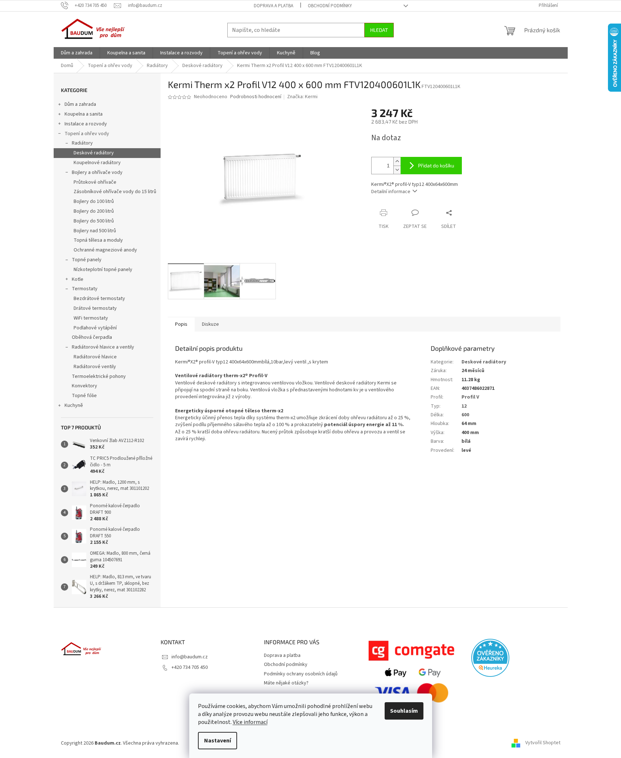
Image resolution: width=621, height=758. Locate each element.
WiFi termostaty (91, 318)
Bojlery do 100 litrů (94, 201)
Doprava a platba (273, 6)
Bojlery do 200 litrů (94, 211)
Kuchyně (74, 405)
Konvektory (84, 386)
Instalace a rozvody (86, 124)
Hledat (379, 30)
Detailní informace (390, 191)
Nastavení (217, 741)
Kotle (77, 279)
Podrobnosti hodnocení (255, 96)
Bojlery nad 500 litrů (95, 230)
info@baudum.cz (189, 657)
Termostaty (85, 288)
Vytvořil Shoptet (542, 743)
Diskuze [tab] (210, 324)
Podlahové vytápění (95, 328)
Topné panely (87, 259)
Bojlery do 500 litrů (94, 221)
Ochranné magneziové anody (105, 250)
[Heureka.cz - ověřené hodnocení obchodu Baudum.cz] (490, 658)
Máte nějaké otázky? (286, 683)
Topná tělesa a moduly (98, 240)
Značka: (302, 96)
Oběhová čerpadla (92, 337)
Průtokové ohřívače (95, 182)
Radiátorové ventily (95, 366)
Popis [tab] (181, 324)
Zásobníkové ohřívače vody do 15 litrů (115, 191)
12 (464, 406)
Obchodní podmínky (330, 6)
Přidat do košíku (436, 165)
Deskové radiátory (94, 153)
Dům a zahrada (80, 104)
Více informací (250, 722)
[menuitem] (77, 53)
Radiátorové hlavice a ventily (103, 347)
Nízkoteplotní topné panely (103, 269)
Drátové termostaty (95, 308)
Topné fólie (84, 395)
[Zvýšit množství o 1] (397, 161)
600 (465, 414)
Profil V (470, 397)
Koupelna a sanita (84, 114)
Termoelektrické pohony (99, 376)
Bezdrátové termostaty (99, 298)
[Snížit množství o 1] (397, 170)
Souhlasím (404, 711)
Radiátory (82, 143)
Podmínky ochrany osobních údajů (301, 674)
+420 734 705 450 (189, 667)
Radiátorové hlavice (95, 357)
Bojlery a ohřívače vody (97, 172)
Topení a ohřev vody (87, 133)
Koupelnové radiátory (97, 162)
